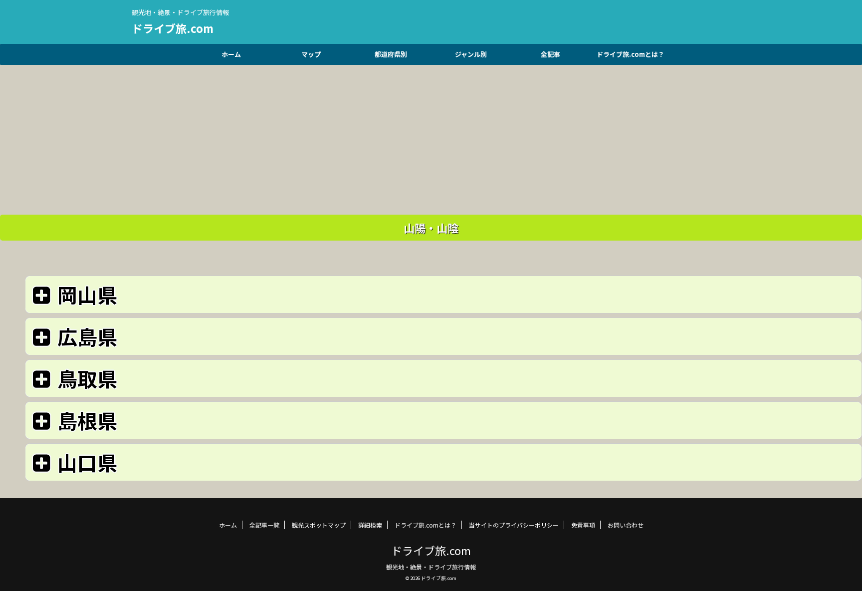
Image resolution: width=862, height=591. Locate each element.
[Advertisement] (431, 135)
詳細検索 (370, 525)
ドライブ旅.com (173, 28)
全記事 (550, 54)
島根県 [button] (87, 420)
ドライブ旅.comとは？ (630, 54)
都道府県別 (391, 54)
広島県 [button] (87, 336)
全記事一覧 (264, 525)
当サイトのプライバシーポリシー (514, 525)
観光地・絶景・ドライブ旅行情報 (431, 567)
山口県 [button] (87, 462)
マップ (311, 54)
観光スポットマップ (319, 525)
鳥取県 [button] (87, 378)
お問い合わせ (626, 525)
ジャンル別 (471, 54)
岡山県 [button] (87, 294)
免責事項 (583, 525)
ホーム (231, 54)
